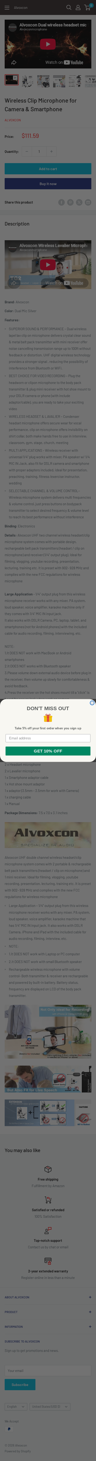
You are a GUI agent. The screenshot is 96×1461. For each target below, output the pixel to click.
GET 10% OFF (48, 751)
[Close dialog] (92, 703)
